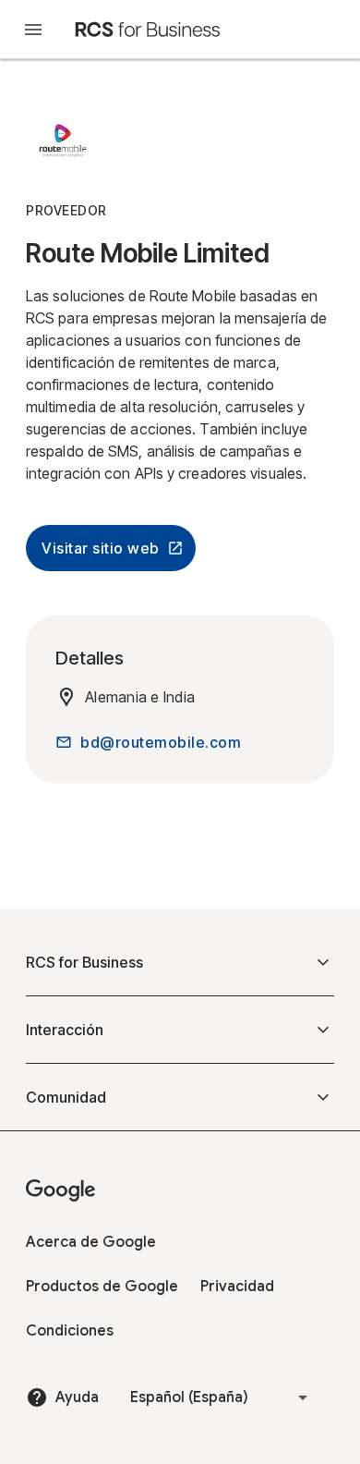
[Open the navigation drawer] (33, 29)
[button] (180, 962)
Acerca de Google (91, 1242)
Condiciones (70, 1331)
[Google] (147, 29)
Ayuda (77, 1397)
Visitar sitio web (101, 548)
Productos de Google (102, 1286)
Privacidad (237, 1286)
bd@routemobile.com (160, 742)
